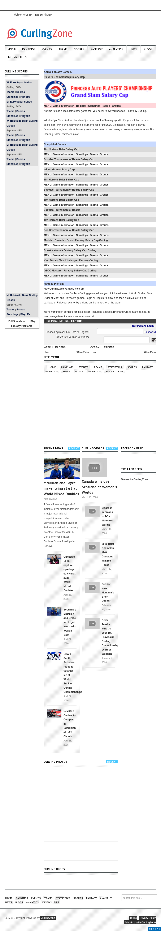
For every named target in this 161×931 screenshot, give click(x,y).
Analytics (116, 49)
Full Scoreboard (17, 321)
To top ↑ (154, 929)
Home (12, 49)
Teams (63, 49)
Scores (79, 49)
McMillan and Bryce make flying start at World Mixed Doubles (61, 488)
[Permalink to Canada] (54, 559)
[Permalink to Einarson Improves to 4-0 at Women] (92, 510)
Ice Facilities (17, 57)
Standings (12, 97)
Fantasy (97, 49)
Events (47, 49)
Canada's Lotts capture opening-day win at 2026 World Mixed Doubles (69, 573)
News (133, 49)
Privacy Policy (148, 917)
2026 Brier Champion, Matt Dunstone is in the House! (108, 554)
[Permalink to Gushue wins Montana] (92, 587)
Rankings (28, 49)
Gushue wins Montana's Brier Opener (108, 592)
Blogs (148, 49)
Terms (133, 917)
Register (39, 14)
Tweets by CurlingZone (134, 479)
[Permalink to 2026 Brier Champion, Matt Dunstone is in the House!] (92, 546)
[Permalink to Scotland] (54, 611)
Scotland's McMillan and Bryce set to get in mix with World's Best (70, 622)
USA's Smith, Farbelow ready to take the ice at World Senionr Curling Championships (73, 673)
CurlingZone (48, 917)
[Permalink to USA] (54, 655)
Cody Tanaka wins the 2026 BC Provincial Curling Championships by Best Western (111, 637)
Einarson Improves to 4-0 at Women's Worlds (107, 516)
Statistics (115, 367)
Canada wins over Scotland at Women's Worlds (99, 487)
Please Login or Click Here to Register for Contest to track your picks (67, 334)
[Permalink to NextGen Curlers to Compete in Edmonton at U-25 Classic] (54, 713)
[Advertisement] (22, 229)
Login (49, 14)
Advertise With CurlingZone (140, 922)
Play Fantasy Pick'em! (23, 323)
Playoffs (25, 97)
